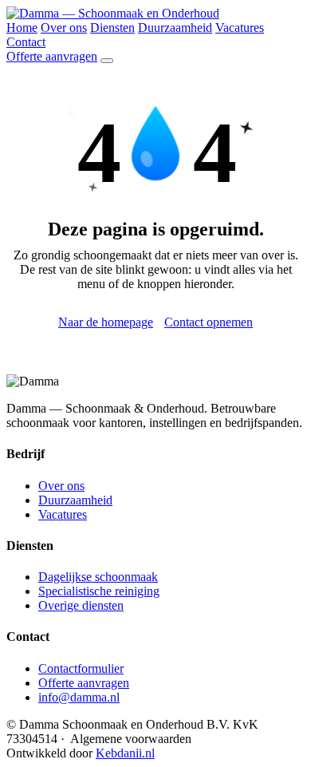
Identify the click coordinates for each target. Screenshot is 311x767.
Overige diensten (81, 605)
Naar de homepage (105, 322)
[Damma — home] (112, 13)
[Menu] (106, 60)
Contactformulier (81, 668)
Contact (25, 42)
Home (21, 27)
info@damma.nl (79, 697)
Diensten (112, 27)
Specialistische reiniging (98, 591)
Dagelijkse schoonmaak (98, 576)
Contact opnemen (208, 322)
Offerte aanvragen (51, 56)
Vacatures (239, 27)
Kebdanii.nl (125, 753)
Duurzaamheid (175, 27)
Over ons (64, 27)
